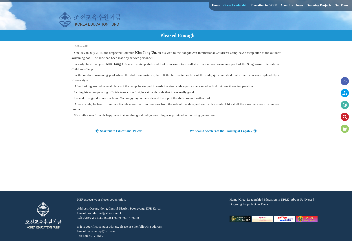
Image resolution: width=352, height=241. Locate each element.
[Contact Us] (345, 105)
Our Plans (341, 5)
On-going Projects (319, 5)
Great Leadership (235, 5)
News (299, 5)
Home (216, 5)
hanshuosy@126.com (101, 231)
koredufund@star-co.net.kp (105, 213)
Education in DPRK (264, 5)
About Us (286, 5)
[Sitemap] (345, 93)
